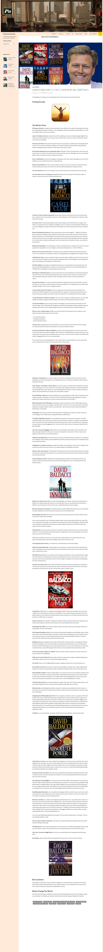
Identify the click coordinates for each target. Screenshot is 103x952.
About (85, 33)
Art (72, 33)
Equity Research (93, 33)
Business (54, 33)
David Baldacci (47, 901)
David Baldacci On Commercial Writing (60, 89)
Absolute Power (38, 901)
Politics (61, 33)
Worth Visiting (78, 33)
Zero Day (78, 903)
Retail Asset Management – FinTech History (11, 85)
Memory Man (53, 903)
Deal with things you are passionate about (64, 901)
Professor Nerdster (9, 34)
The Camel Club (61, 903)
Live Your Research (81, 901)
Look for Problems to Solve (40, 903)
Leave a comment (48, 93)
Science (68, 33)
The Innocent (71, 903)
